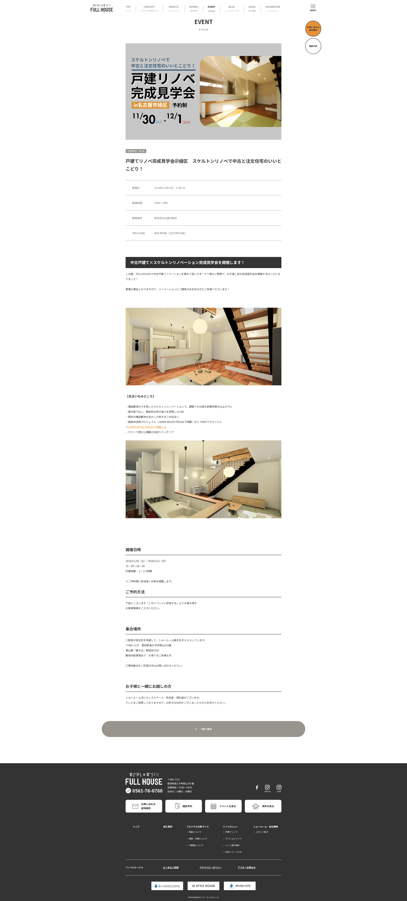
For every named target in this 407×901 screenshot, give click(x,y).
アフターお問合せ (246, 867)
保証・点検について (198, 838)
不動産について (196, 845)
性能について (195, 831)
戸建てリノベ (231, 831)
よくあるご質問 (171, 867)
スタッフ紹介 (262, 831)
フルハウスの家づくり (197, 826)
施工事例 (167, 826)
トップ (136, 826)
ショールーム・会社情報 (265, 826)
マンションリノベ (233, 838)
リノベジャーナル (134, 867)
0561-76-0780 (147, 790)
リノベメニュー (230, 826)
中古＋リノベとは (233, 851)
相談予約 (313, 46)
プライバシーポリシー (211, 867)
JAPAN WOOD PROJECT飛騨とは (147, 427)
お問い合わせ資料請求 (313, 29)
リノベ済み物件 (232, 845)
